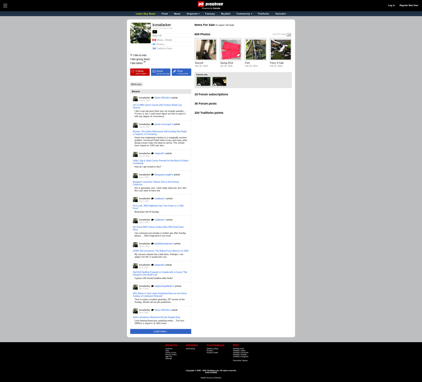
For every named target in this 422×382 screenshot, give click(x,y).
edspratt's (160, 153)
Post (182, 72)
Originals (192, 13)
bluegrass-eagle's (164, 174)
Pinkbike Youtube (240, 354)
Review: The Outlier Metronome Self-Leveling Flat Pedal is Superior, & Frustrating (159, 132)
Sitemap (168, 358)
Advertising (190, 349)
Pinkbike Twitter (239, 351)
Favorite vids (202, 75)
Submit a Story (212, 349)
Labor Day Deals (146, 13)
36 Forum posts (206, 103)
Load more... (160, 331)
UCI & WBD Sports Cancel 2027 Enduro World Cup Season (157, 106)
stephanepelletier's (164, 286)
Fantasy (210, 13)
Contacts (169, 349)
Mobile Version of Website (211, 378)
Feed (165, 13)
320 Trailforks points (209, 112)
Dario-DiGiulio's (163, 97)
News (177, 13)
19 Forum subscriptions (211, 94)
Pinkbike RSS (238, 349)
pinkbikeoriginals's (164, 243)
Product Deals (212, 353)
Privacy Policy (171, 354)
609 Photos (202, 34)
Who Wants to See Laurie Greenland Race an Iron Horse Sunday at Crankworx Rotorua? (160, 294)
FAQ (167, 351)
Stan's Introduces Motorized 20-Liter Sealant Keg (156, 317)
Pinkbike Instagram (240, 356)
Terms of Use (170, 353)
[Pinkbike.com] (211, 4)
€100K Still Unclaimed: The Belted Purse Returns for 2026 (160, 251)
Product (210, 351)
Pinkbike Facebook (240, 353)
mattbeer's (160, 198)
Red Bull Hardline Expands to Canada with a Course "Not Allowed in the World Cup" (160, 273)
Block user (136, 84)
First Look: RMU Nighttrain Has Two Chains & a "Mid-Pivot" (158, 207)
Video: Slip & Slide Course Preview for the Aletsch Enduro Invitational (160, 161)
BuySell (225, 13)
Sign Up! (168, 356)
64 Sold (230, 25)
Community (243, 13)
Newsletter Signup (240, 360)
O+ (155, 32)
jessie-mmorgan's (164, 124)
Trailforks (263, 13)
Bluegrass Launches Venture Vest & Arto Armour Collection (156, 183)
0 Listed (220, 25)
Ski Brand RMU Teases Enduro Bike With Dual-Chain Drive (158, 228)
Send (163, 72)
